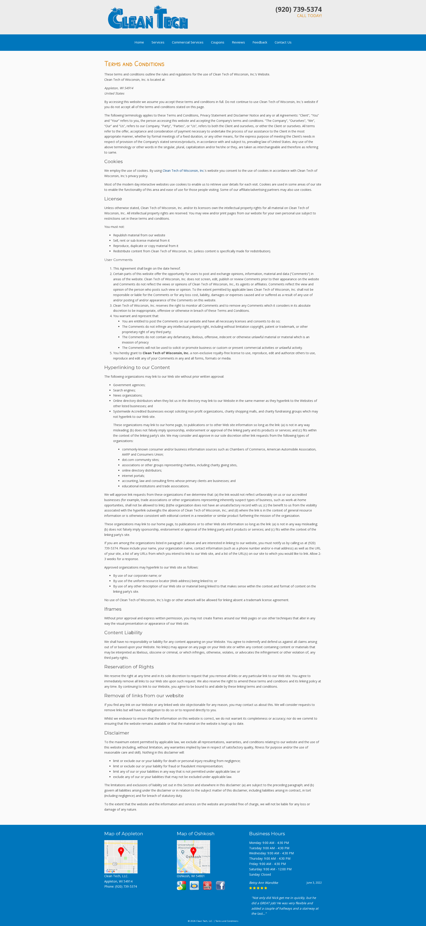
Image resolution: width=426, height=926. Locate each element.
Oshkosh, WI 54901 (191, 876)
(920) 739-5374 (299, 9)
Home (139, 42)
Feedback (259, 42)
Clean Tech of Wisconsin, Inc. (184, 170)
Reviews (238, 42)
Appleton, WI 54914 (118, 881)
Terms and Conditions (226, 921)
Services (158, 42)
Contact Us (283, 42)
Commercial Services (187, 42)
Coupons (217, 42)
